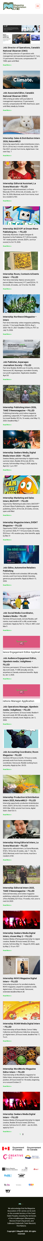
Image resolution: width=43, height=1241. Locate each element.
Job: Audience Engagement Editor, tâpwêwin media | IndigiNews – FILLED (19, 661)
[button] (38, 6)
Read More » (7, 65)
